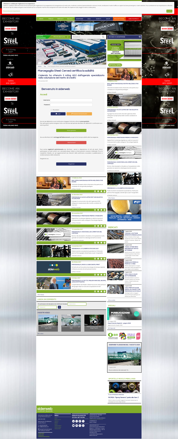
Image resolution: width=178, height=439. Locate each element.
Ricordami (56, 110)
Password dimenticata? (80, 113)
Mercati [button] (60, 19)
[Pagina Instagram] (76, 421)
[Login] (59, 307)
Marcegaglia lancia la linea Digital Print (86, 264)
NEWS (56, 418)
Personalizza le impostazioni (11, 11)
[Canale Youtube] (73, 425)
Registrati (71, 164)
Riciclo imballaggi (122, 379)
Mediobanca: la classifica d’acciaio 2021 (85, 248)
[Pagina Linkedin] (73, 421)
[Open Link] (89, 26)
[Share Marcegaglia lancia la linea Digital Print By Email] (95, 275)
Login (59, 113)
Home (39, 66)
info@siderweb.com (44, 426)
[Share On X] (101, 191)
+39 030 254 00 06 (43, 425)
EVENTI (56, 424)
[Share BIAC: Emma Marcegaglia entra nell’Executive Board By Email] (95, 191)
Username (46, 100)
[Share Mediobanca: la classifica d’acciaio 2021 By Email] (95, 259)
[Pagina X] (83, 421)
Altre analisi (111, 300)
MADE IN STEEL (58, 427)
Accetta (169, 11)
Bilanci (70, 19)
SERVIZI (56, 422)
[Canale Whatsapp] (83, 425)
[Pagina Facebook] (80, 421)
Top (45, 66)
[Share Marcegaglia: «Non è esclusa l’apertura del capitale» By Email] (95, 243)
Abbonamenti (133, 19)
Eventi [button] (98, 19)
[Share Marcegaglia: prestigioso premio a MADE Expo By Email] (95, 226)
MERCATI (56, 421)
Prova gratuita (71, 130)
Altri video (40, 333)
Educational (119, 19)
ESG (89, 19)
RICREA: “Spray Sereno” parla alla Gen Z (123, 397)
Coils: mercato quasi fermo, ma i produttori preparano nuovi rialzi (133, 289)
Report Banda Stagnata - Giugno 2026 (119, 323)
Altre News (40, 294)
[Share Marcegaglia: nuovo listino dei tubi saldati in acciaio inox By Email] (95, 210)
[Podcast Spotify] (76, 425)
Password (47, 104)
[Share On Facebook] (104, 191)
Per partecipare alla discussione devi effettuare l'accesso (52, 304)
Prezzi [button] (50, 19)
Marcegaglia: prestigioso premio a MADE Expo (87, 215)
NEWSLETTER (58, 428)
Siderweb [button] (79, 19)
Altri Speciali (111, 328)
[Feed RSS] (80, 425)
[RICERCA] (103, 37)
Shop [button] (108, 19)
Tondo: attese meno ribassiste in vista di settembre (131, 248)
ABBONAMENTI (58, 425)
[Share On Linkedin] (98, 191)
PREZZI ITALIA (58, 419)
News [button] (41, 19)
